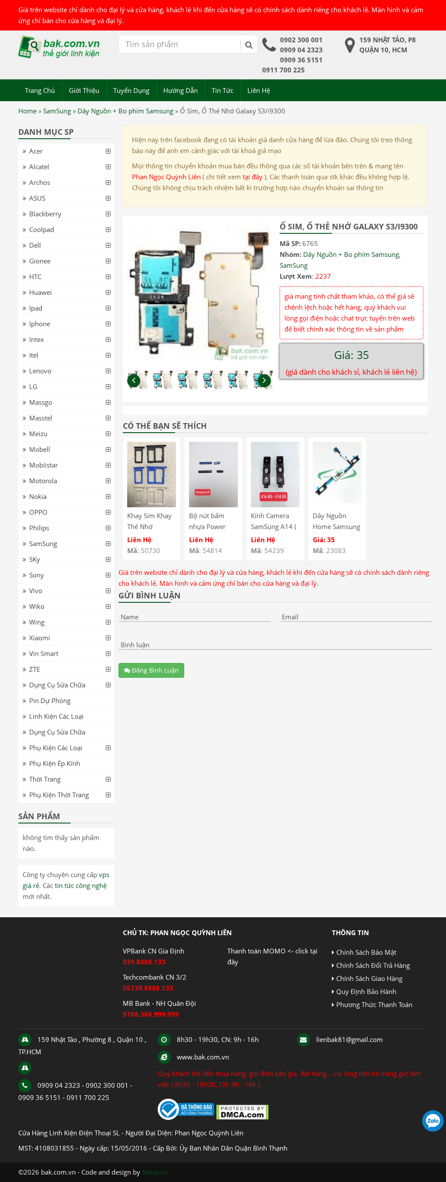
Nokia (38, 496)
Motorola (43, 480)
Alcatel (39, 166)
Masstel (40, 417)
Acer (36, 151)
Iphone (39, 323)
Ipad (35, 308)
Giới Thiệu (84, 90)
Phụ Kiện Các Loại (55, 747)
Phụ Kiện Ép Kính (54, 763)
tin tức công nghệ (81, 885)
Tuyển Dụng (131, 90)
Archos (39, 182)
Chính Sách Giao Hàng (369, 978)
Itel (33, 355)
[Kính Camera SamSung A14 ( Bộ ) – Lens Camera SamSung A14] (275, 504)
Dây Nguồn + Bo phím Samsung (125, 110)
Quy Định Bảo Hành (366, 991)
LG (33, 386)
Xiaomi (39, 637)
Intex (36, 339)
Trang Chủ (40, 90)
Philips (39, 527)
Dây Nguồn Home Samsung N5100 (336, 526)
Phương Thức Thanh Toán (374, 1004)
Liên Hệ (258, 90)
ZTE (34, 669)
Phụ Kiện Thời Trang (59, 794)
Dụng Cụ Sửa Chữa (57, 684)
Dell (35, 245)
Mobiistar (43, 465)
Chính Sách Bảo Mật (366, 952)
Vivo (35, 590)
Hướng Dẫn (180, 90)
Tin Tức (222, 90)
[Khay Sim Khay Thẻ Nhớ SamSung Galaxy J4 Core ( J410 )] (151, 504)
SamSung (57, 110)
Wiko (36, 606)
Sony (36, 575)
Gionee (40, 260)
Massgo (40, 402)
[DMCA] (242, 1117)
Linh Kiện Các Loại (56, 716)
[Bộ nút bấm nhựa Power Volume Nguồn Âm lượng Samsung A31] (213, 504)
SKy (34, 559)
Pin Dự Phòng (50, 700)
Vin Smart (43, 653)
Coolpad (41, 229)
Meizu (38, 433)
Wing (36, 622)
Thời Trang (45, 779)
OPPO (38, 512)
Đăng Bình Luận (154, 670)
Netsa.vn (155, 1172)
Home (27, 110)
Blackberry (45, 213)
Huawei (40, 292)
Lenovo (40, 370)
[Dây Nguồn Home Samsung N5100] (337, 504)
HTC (35, 276)
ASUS (37, 198)
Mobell (39, 449)
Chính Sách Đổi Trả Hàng (373, 965)
